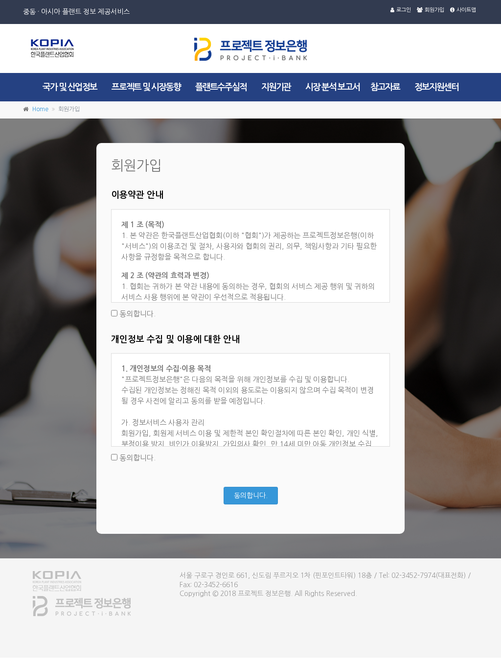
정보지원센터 (436, 87)
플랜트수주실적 (221, 87)
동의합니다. (136, 313)
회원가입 (434, 10)
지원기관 (276, 87)
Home (40, 109)
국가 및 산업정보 (70, 87)
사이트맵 (466, 10)
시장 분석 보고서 (332, 87)
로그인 (403, 10)
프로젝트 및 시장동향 (146, 87)
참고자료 (385, 87)
